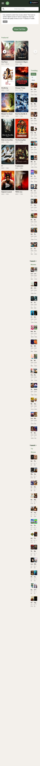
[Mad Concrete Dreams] (35, 495)
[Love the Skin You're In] (32, 414)
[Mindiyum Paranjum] (35, 356)
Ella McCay (4, 88)
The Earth (37, 461)
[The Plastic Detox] (32, 186)
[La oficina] (32, 482)
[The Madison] (32, 508)
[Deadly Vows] (32, 342)
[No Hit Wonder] (35, 327)
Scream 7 (37, 205)
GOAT (32, 234)
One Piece (4, 62)
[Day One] (32, 585)
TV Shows (33, 79)
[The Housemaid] (35, 230)
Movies (33, 74)
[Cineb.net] (7, 3)
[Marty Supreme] (35, 114)
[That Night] (32, 547)
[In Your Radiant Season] (35, 585)
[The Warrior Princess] (32, 385)
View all (33, 261)
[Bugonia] (35, 215)
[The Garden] (35, 521)
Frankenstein (19, 166)
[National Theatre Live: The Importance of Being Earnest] (32, 327)
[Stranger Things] (21, 76)
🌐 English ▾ (33, 2)
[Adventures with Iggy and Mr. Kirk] (32, 534)
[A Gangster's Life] (35, 284)
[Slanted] (35, 400)
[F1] (7, 154)
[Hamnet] (32, 99)
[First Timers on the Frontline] (32, 521)
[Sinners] (35, 85)
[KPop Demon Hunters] (32, 172)
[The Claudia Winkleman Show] (35, 534)
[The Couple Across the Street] (32, 298)
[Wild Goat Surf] (35, 342)
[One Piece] (7, 50)
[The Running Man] (21, 128)
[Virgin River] (32, 598)
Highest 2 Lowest (6, 192)
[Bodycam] (35, 428)
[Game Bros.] (35, 470)
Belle (35, 389)
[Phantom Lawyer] (32, 573)
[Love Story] (32, 560)
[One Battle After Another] (32, 85)
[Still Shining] (35, 560)
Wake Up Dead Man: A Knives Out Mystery (13, 140)
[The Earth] (35, 457)
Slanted (36, 404)
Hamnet (33, 104)
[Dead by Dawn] (32, 356)
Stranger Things (20, 88)
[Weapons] (32, 157)
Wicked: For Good (6, 114)
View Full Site (19, 29)
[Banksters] (35, 547)
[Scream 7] (35, 201)
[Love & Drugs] (32, 269)
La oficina (34, 487)
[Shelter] (32, 215)
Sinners (36, 89)
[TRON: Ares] (21, 180)
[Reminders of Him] (35, 371)
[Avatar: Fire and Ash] (35, 157)
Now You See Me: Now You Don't (25, 114)
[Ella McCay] (7, 76)
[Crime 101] (35, 186)
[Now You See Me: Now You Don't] (21, 102)
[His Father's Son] (32, 371)
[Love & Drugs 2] (35, 269)
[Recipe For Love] (32, 495)
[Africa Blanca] (32, 284)
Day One (33, 590)
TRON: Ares (18, 192)
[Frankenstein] (21, 154)
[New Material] (32, 400)
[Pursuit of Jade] (35, 508)
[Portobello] (35, 573)
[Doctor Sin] (35, 482)
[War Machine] (35, 99)
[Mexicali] (35, 414)
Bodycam (37, 433)
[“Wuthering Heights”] (35, 128)
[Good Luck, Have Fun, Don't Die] (32, 143)
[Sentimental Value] (32, 114)
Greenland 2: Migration (22, 62)
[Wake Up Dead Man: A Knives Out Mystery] (7, 128)
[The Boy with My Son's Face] (35, 298)
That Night (34, 551)
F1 (2, 166)
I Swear (33, 317)
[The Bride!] (35, 244)
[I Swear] (32, 313)
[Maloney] (32, 470)
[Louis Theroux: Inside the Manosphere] (32, 244)
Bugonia (36, 219)
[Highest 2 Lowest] (7, 180)
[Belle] (35, 385)
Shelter (33, 219)
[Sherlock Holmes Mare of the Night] (35, 313)
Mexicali (36, 418)
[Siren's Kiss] (32, 457)
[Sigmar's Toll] (35, 598)
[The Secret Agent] (35, 172)
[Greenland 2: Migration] (21, 50)
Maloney (33, 474)
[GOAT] (32, 230)
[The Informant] (32, 428)
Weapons (33, 162)
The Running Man (20, 140)
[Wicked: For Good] (7, 102)
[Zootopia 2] (35, 143)
